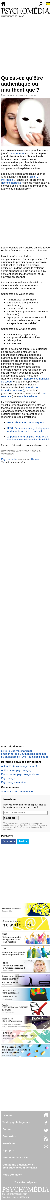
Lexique (7, 1115)
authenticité (17, 153)
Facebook (8, 841)
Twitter (23, 841)
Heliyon (35, 459)
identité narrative (11, 182)
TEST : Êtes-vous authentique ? (25, 422)
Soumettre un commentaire (17, 791)
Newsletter (9, 1143)
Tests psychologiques (16, 1122)
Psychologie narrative (13, 782)
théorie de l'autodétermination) (19, 389)
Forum (6, 1129)
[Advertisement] (25, 46)
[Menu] (11, 5)
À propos (8, 1150)
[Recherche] (39, 5)
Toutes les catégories (26, 1182)
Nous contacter (12, 1174)
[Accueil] (4, 5)
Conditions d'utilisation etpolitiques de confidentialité (19, 1166)
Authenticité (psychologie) (16, 770)
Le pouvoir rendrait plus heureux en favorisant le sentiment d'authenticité (28, 438)
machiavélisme (28, 396)
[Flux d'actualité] (46, 1140)
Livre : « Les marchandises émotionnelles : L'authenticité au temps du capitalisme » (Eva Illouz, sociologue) (24, 753)
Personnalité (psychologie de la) (20, 774)
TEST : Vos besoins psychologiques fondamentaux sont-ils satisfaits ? (28, 429)
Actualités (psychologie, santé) (19, 766)
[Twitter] (46, 1132)
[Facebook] (46, 1124)
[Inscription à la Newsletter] (46, 5)
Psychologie (8, 778)
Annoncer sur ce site (15, 1157)
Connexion (9, 1136)
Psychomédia (7, 95)
